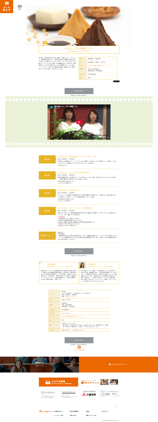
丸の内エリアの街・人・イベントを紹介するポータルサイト (69, 396)
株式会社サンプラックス (71, 296)
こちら (70, 330)
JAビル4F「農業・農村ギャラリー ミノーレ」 (100, 65)
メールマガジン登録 (58, 415)
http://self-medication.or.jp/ (97, 281)
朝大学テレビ (105, 411)
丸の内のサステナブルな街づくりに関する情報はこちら (48, 396)
